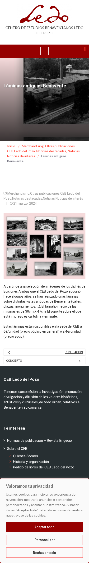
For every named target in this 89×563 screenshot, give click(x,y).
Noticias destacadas (27, 198)
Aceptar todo (44, 527)
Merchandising (18, 193)
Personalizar (44, 540)
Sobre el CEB (17, 448)
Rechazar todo (44, 553)
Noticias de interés (69, 198)
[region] (44, 520)
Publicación (74, 352)
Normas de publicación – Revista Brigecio (39, 440)
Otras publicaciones (45, 193)
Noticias (49, 198)
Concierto (14, 360)
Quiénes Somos (25, 456)
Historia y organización (31, 462)
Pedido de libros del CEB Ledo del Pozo (43, 467)
